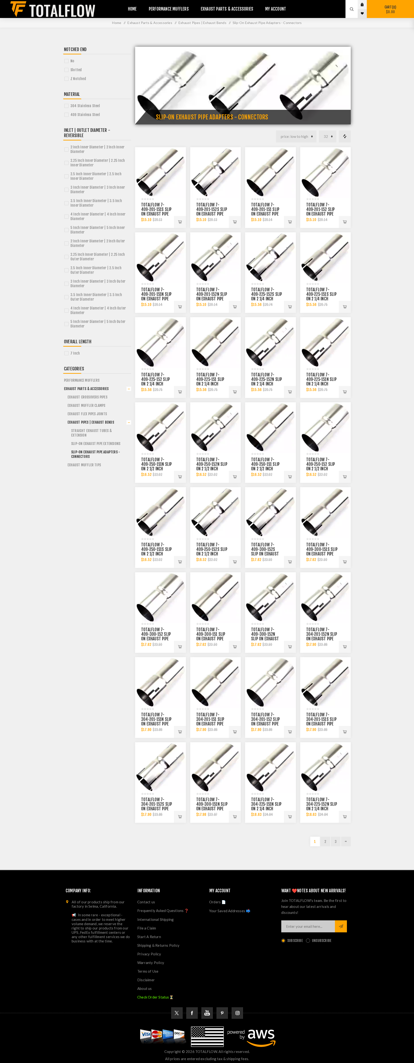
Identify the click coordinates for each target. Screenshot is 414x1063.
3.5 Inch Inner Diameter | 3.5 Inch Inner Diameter (96, 203)
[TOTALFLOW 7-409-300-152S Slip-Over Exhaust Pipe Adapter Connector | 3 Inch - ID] (270, 512)
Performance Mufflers (81, 380)
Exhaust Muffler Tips (84, 465)
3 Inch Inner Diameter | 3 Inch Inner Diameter (97, 189)
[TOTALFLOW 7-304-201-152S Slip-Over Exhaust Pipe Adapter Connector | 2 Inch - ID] (160, 767)
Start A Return (149, 937)
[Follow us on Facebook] (192, 1013)
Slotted (76, 70)
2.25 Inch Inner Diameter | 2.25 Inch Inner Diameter (97, 162)
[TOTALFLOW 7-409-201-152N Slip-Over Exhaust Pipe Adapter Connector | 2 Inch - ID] (215, 257)
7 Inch (75, 353)
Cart (390, 9)
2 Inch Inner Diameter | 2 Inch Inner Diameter (97, 149)
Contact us (146, 902)
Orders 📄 (217, 902)
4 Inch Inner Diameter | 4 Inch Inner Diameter (97, 216)
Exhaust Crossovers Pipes (87, 397)
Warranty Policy (150, 962)
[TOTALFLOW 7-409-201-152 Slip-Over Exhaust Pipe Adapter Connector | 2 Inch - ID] (325, 172)
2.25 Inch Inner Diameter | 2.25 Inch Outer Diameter (97, 256)
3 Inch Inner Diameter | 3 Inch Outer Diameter (97, 283)
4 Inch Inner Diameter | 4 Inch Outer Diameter (98, 310)
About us (144, 988)
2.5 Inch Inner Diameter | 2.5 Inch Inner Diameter (95, 176)
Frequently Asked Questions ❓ (163, 910)
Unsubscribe (321, 940)
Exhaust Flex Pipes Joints (87, 414)
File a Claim (146, 928)
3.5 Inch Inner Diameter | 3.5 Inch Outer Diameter (96, 297)
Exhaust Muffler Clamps (86, 405)
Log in (366, 4)
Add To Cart (180, 222)
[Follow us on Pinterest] (222, 1013)
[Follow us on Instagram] (237, 1013)
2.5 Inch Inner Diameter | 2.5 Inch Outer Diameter (95, 270)
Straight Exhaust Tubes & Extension (91, 433)
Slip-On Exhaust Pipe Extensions (95, 443)
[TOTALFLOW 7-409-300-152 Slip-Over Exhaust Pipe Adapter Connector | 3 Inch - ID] (160, 597)
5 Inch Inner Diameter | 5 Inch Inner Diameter (97, 229)
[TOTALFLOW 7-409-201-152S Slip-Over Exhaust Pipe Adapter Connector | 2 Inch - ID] (215, 172)
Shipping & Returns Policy (158, 945)
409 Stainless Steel (85, 114)
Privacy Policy (149, 954)
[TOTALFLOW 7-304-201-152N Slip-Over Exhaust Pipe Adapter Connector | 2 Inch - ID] (325, 597)
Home (116, 23)
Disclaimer (146, 980)
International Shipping (155, 919)
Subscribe (295, 940)
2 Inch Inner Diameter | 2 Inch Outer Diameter (97, 243)
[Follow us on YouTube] (207, 1013)
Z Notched (78, 78)
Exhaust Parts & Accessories (86, 388)
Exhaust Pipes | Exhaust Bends (91, 422)
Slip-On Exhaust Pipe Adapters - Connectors (95, 454)
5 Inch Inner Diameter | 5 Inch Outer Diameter (97, 323)
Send (341, 926)
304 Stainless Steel (85, 106)
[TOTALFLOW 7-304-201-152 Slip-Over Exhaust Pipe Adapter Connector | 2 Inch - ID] (270, 682)
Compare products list (345, 136)
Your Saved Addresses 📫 (229, 911)
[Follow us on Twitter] (177, 1013)
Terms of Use (147, 971)
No (72, 61)
